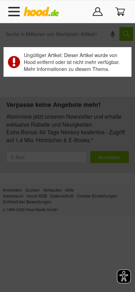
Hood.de (43, 12)
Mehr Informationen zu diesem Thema (66, 68)
